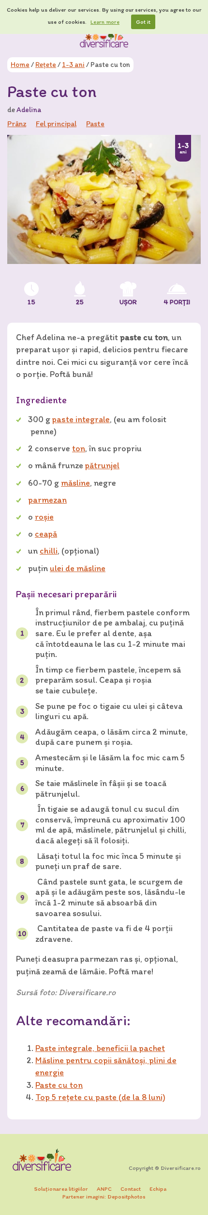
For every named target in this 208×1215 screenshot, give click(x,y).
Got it (143, 21)
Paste (95, 123)
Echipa (157, 1188)
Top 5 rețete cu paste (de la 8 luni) (100, 1097)
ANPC (104, 1188)
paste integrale (81, 419)
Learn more (104, 21)
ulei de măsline (77, 568)
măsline (75, 482)
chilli (49, 550)
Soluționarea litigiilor (61, 1188)
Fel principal (56, 123)
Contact (130, 1188)
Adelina (28, 109)
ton (78, 448)
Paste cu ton (59, 1085)
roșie (44, 516)
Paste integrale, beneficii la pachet (100, 1048)
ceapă (46, 533)
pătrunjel (102, 465)
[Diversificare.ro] (104, 38)
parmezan (47, 499)
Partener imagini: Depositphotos (104, 1196)
